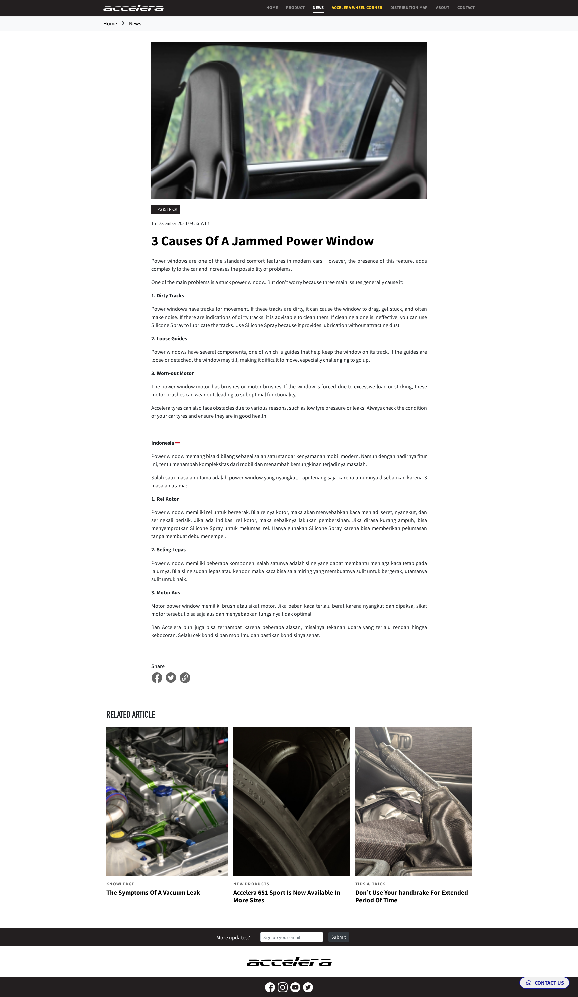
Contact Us (549, 982)
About (442, 7)
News (318, 7)
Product (295, 7)
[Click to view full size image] (289, 120)
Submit (338, 937)
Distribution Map (409, 7)
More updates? (233, 937)
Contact (466, 7)
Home (272, 7)
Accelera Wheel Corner (357, 7)
